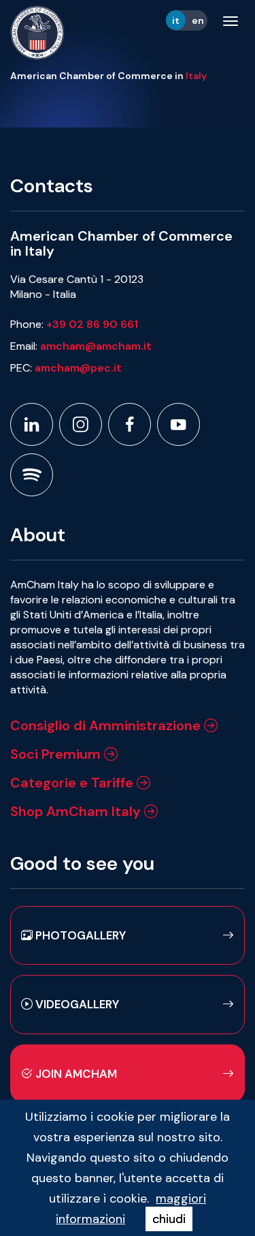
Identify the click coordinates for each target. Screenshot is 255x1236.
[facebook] (129, 424)
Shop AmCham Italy (77, 811)
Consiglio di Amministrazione (107, 725)
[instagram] (80, 424)
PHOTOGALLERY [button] (79, 935)
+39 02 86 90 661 (92, 324)
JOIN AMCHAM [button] (75, 1073)
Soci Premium (57, 754)
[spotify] (31, 474)
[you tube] (178, 424)
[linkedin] (31, 424)
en (198, 20)
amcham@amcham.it (96, 346)
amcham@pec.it (78, 368)
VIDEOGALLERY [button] (76, 1004)
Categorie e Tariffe (73, 783)
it (176, 20)
